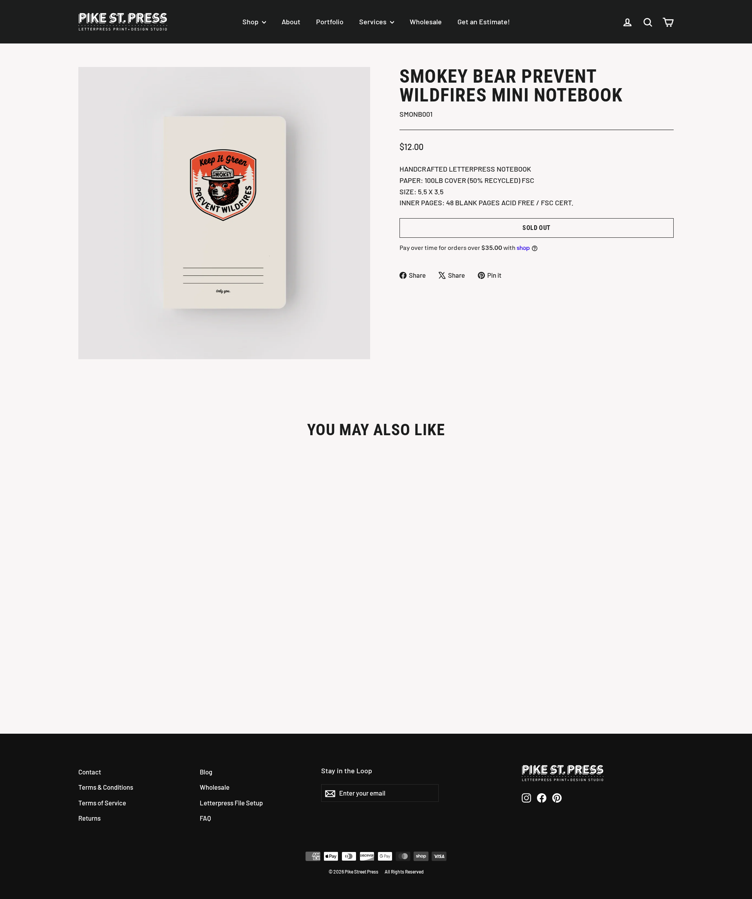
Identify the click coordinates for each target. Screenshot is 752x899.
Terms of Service (102, 803)
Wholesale (426, 21)
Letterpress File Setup (231, 803)
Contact (89, 772)
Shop (251, 21)
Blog (206, 772)
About (291, 21)
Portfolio (329, 21)
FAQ (205, 818)
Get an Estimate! (483, 21)
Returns (89, 818)
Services (373, 21)
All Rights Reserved (404, 871)
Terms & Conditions (105, 787)
